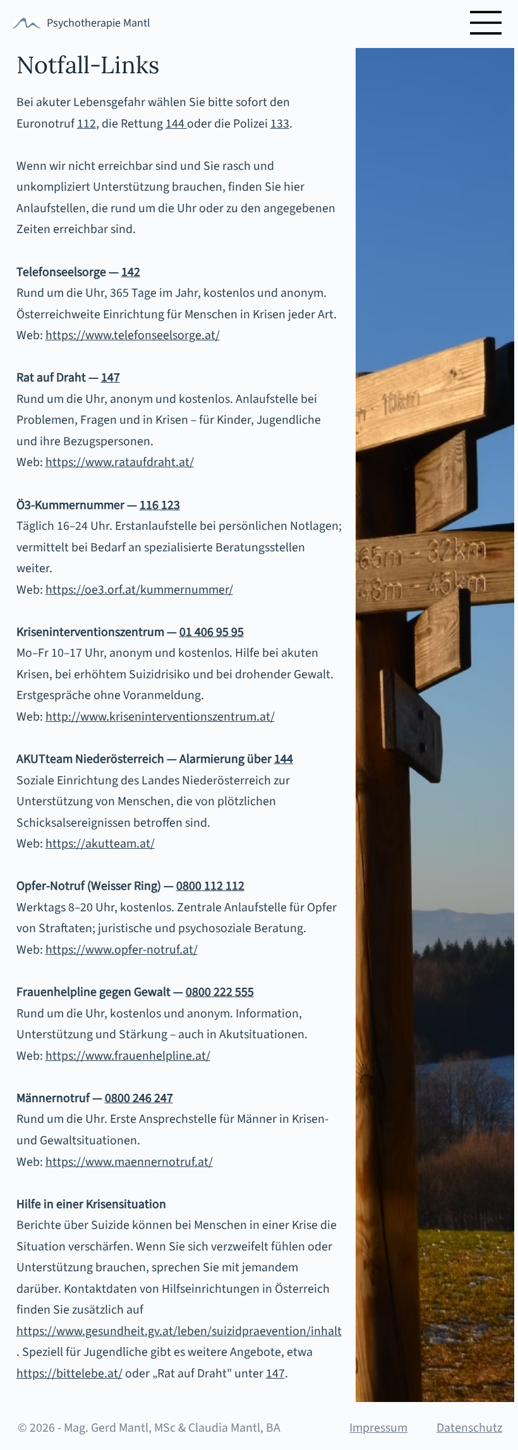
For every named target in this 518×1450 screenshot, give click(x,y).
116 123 (160, 505)
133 (279, 124)
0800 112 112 (210, 886)
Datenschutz (469, 1428)
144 (176, 124)
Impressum (378, 1428)
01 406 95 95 (211, 632)
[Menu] (486, 23)
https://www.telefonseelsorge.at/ (132, 335)
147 (275, 1373)
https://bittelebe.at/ (69, 1373)
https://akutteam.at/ (100, 844)
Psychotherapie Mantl (98, 23)
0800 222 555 (220, 992)
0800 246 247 (139, 1098)
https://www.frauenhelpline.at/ (127, 1056)
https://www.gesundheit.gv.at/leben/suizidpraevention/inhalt (179, 1331)
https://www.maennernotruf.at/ (129, 1162)
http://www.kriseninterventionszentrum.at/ (160, 717)
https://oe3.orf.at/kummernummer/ (139, 590)
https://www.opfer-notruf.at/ (121, 950)
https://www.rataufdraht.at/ (119, 462)
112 (86, 124)
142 (130, 272)
